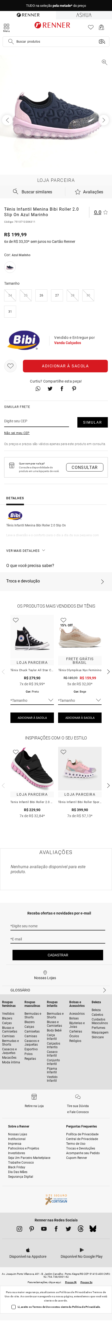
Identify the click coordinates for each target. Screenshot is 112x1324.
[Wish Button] (10, 366)
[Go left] (8, 120)
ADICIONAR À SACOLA (32, 718)
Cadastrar (58, 955)
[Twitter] (68, 1230)
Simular (92, 422)
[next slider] (2, 671)
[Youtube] (44, 1230)
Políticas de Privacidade (74, 1292)
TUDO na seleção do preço (56, 6)
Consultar (85, 467)
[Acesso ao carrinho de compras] (101, 28)
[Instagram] (19, 1230)
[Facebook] (56, 1230)
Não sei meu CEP (17, 433)
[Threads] (80, 1230)
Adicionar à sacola (65, 366)
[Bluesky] (93, 1230)
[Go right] (104, 120)
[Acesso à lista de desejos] (91, 28)
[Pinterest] (31, 1230)
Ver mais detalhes (23, 551)
